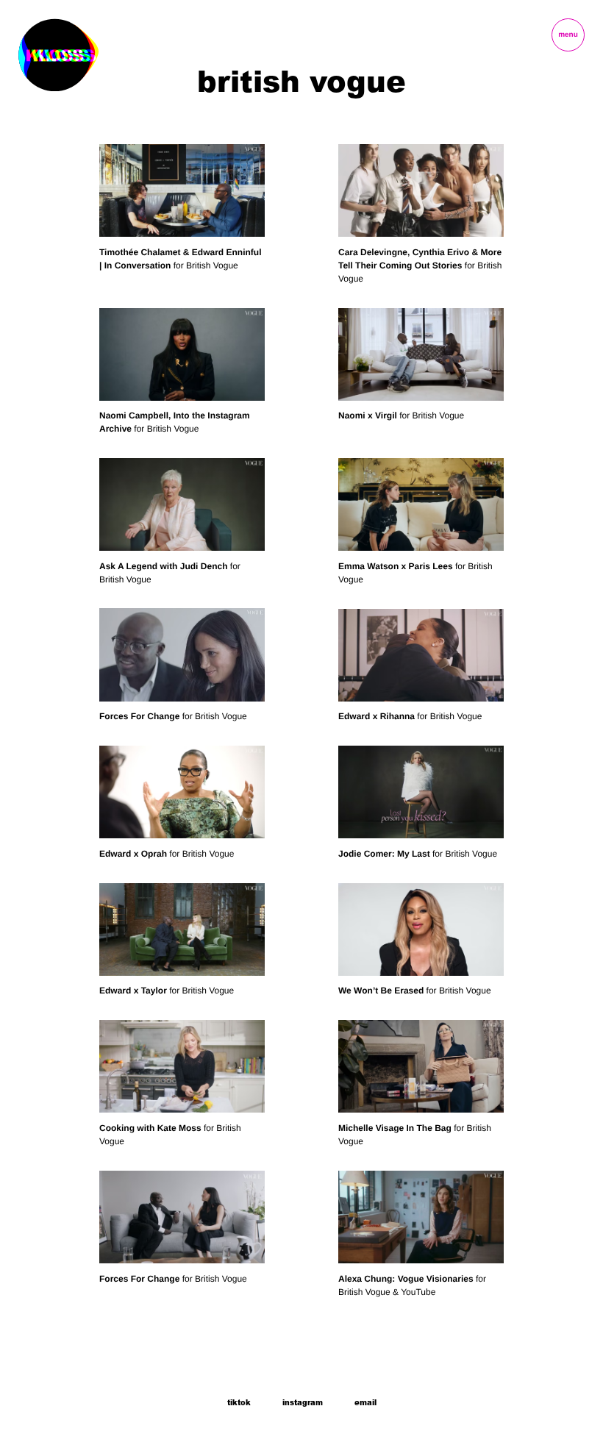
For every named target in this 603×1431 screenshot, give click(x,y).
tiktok (239, 1403)
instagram (302, 1403)
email (365, 1403)
